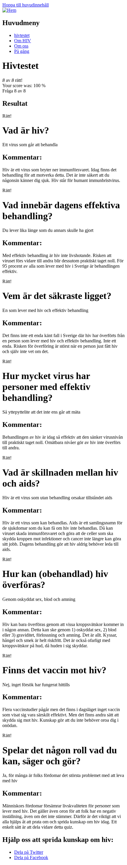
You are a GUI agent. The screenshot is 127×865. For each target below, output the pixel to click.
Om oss (21, 45)
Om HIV (22, 40)
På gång (21, 51)
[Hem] (9, 10)
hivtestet (22, 35)
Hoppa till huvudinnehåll (25, 4)
